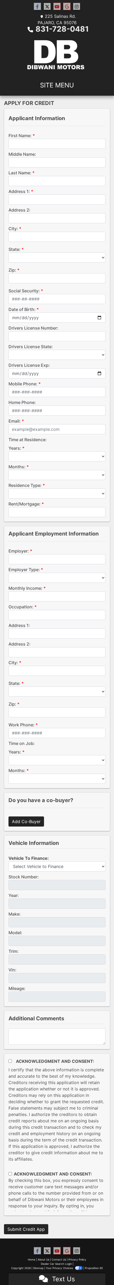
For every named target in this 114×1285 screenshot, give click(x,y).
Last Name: (19, 172)
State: (14, 249)
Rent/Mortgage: (24, 504)
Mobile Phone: (22, 383)
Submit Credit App (26, 1229)
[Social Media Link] (76, 6)
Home (31, 1259)
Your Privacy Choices (60, 1268)
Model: (15, 932)
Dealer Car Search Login (56, 1263)
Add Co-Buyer (26, 821)
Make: (14, 914)
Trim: (13, 951)
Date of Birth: (22, 309)
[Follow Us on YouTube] (57, 6)
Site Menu (57, 85)
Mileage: (16, 988)
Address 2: (19, 210)
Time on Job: (21, 743)
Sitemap (38, 1268)
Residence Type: (25, 485)
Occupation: (20, 606)
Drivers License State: (30, 346)
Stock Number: (23, 876)
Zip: (12, 270)
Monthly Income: (25, 588)
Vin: (12, 969)
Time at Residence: (27, 439)
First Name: (20, 135)
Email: (14, 421)
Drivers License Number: (33, 328)
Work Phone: (21, 724)
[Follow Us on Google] (67, 6)
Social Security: (24, 290)
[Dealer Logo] (57, 55)
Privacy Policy (77, 1259)
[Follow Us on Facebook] (37, 6)
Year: (13, 895)
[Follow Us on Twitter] (47, 6)
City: (13, 228)
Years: (14, 448)
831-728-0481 (62, 28)
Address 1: (19, 191)
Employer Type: (24, 569)
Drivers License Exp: (29, 365)
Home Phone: (22, 402)
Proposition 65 (94, 1268)
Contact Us (59, 1259)
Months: (16, 466)
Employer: (18, 551)
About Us (43, 1259)
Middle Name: (22, 154)
